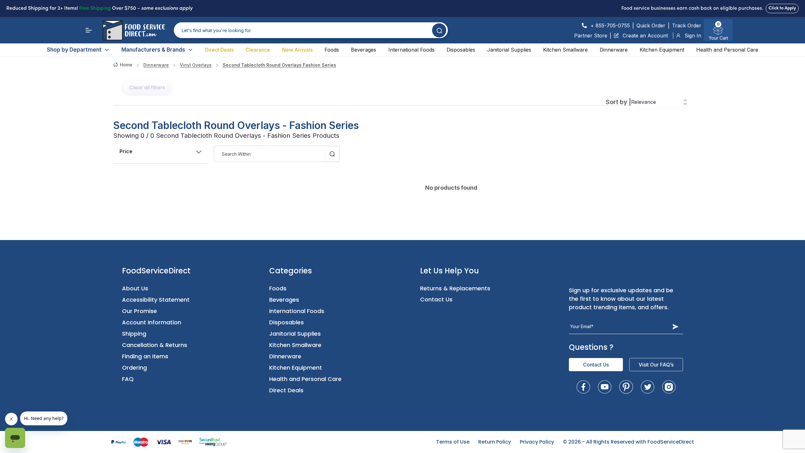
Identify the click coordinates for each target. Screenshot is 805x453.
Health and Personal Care (727, 50)
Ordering (134, 368)
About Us (135, 288)
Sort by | (618, 102)
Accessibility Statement (156, 300)
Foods (332, 50)
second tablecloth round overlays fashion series (279, 65)
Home (126, 64)
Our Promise (139, 311)
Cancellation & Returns (154, 345)
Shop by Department (74, 50)
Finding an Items (145, 356)
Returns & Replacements (455, 288)
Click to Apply (782, 8)
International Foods (411, 50)
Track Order (686, 25)
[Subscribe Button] (675, 326)
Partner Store (590, 35)
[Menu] (88, 30)
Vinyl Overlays (196, 65)
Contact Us (436, 299)
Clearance (258, 50)
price (125, 151)
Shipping (134, 334)
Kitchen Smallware (565, 50)
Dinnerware (614, 50)
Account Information (151, 322)
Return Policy (494, 441)
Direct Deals (219, 50)
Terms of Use (452, 441)
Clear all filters (147, 87)
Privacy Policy (537, 441)
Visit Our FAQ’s (656, 364)
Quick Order (650, 25)
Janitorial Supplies (509, 50)
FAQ (128, 379)
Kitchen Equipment (662, 50)
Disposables (461, 50)
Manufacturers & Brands (153, 50)
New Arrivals (297, 50)
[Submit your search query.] (439, 30)
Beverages (363, 50)
